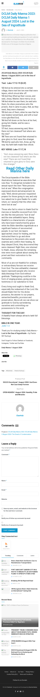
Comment (6, 455)
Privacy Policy (30, 672)
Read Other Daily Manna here (20, 169)
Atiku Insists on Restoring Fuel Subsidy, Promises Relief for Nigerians (17, 621)
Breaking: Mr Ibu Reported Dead (22, 581)
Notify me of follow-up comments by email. (16, 518)
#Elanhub (9, 370)
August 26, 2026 (8, 624)
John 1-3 (6, 326)
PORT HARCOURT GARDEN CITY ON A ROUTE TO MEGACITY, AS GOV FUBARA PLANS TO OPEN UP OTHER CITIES (24, 572)
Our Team (21, 672)
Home (3, 10)
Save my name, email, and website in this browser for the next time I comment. (20, 510)
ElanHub (10, 30)
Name (4, 481)
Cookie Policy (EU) (12, 674)
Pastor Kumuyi (19, 370)
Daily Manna (18, 10)
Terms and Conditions (26, 674)
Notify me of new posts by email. (12, 525)
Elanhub (9, 687)
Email (4, 490)
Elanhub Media (33, 687)
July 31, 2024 (20, 30)
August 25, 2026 (16, 636)
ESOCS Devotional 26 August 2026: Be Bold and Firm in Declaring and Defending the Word (24, 652)
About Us (13, 672)
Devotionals (10, 10)
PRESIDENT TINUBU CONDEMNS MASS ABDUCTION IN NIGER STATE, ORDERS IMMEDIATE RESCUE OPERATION (24, 632)
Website (4, 499)
